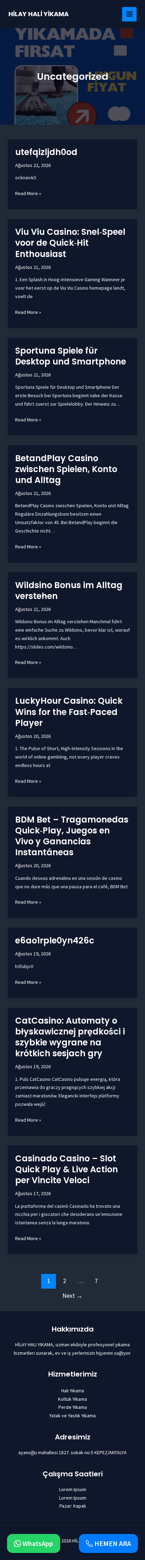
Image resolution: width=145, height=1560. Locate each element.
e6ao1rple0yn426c (54, 940)
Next (72, 1295)
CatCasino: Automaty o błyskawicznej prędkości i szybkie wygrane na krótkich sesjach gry (70, 1037)
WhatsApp (37, 1543)
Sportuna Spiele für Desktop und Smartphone (70, 356)
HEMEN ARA (112, 1543)
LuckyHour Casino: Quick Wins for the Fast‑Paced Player (68, 711)
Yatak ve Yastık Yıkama (72, 1415)
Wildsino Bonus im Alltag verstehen (68, 590)
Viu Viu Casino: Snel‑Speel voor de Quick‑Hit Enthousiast (70, 242)
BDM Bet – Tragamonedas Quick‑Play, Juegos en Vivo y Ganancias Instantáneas (71, 836)
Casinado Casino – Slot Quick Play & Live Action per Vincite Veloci (66, 1169)
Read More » (28, 193)
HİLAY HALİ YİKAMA (38, 13)
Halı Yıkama (72, 1390)
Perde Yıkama (72, 1407)
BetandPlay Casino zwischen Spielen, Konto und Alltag (66, 469)
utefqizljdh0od (46, 152)
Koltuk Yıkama (72, 1399)
